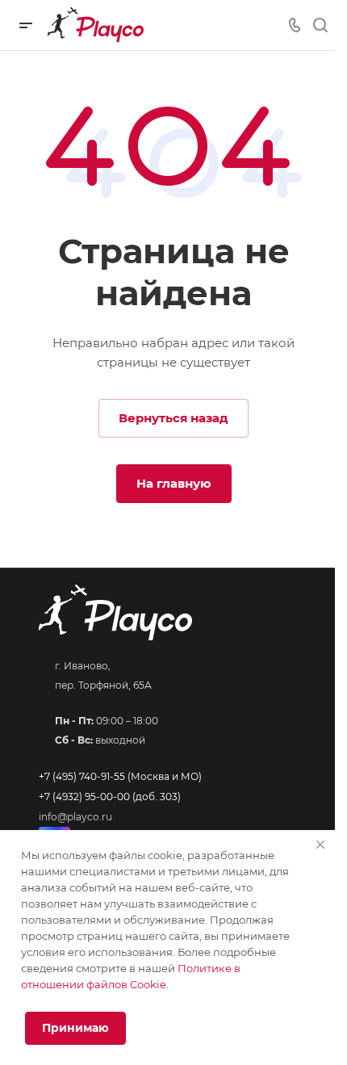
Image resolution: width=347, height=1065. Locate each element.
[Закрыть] (320, 844)
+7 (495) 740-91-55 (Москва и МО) (120, 776)
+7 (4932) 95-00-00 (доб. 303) (110, 796)
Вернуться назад (173, 418)
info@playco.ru (75, 817)
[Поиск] (320, 25)
